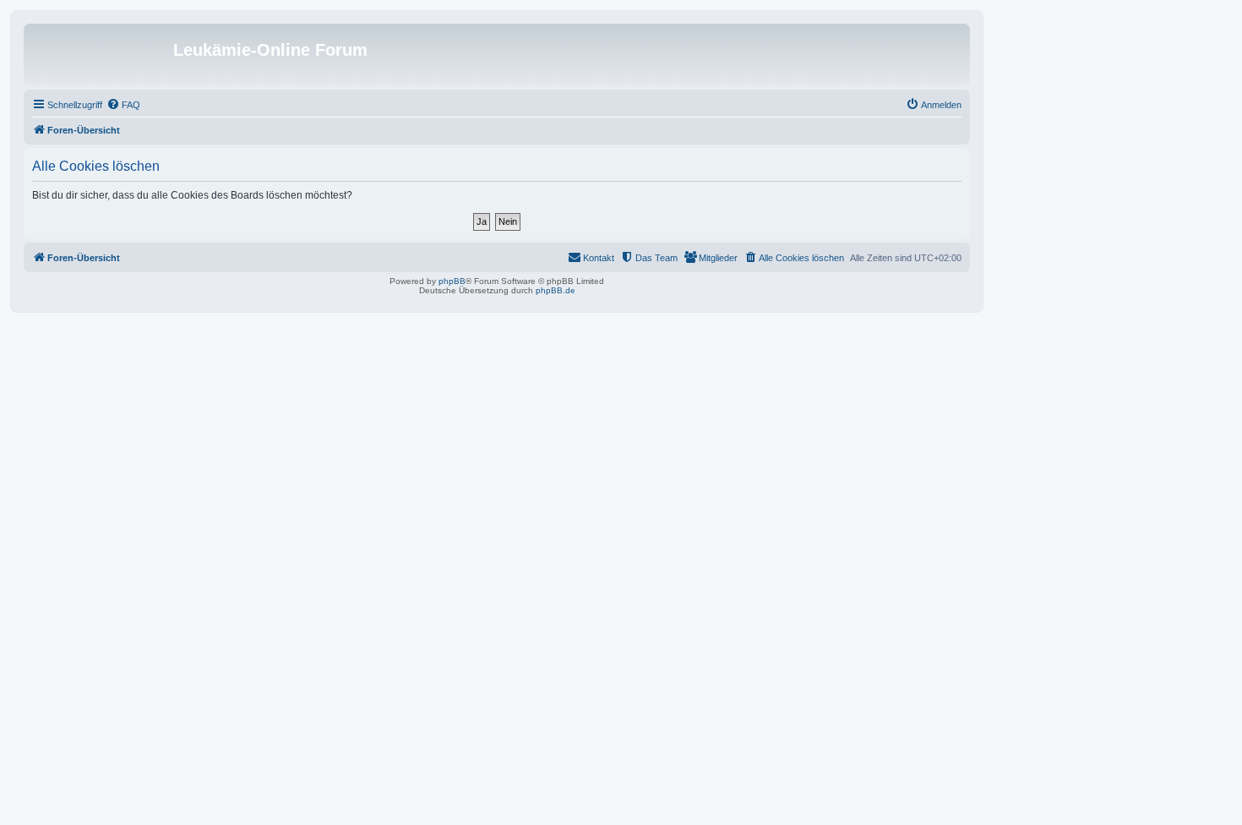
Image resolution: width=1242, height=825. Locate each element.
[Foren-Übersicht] (100, 55)
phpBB (452, 281)
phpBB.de (555, 290)
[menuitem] (123, 105)
